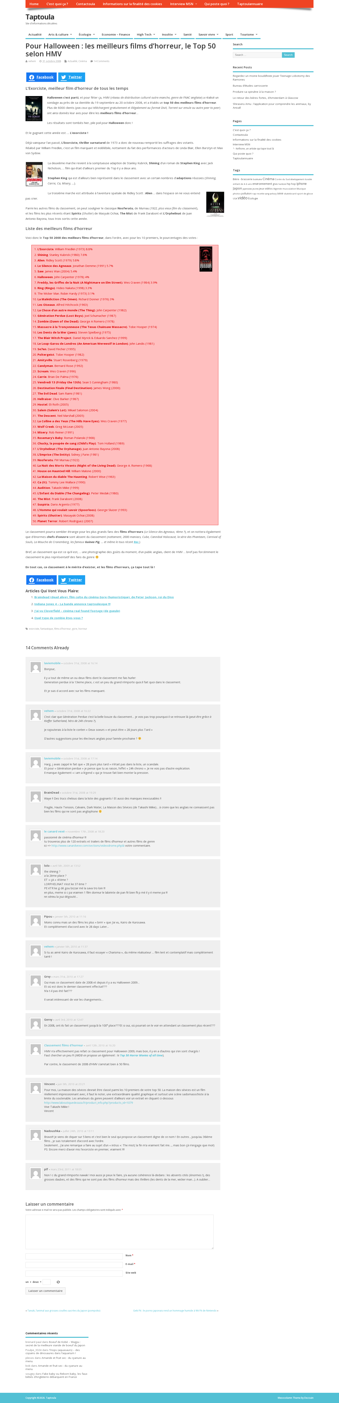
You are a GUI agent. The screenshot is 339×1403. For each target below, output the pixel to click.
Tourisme (247, 34)
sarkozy (273, 193)
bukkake (257, 179)
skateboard (290, 193)
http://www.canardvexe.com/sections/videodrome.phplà (88, 845)
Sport (229, 34)
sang (267, 193)
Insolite (167, 34)
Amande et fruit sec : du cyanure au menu (56, 1359)
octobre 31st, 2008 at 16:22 (73, 711)
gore (74, 628)
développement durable (301, 179)
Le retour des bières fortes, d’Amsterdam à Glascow (265, 98)
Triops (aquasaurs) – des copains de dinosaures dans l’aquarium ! (53, 1351)
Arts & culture (58, 34)
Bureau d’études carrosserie (250, 85)
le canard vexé (54, 831)
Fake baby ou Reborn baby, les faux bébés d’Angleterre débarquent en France (56, 1375)
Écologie (85, 34)
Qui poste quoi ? (216, 4)
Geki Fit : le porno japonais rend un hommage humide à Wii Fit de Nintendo (175, 1310)
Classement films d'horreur (63, 1045)
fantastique (46, 628)
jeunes (255, 188)
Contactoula (85, 4)
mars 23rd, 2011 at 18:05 (66, 1169)
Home (34, 4)
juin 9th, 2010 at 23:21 (71, 1084)
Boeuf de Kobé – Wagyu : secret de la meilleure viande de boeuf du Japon (55, 1343)
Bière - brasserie (242, 179)
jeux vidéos (266, 188)
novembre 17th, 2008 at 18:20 (86, 831)
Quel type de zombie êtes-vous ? (58, 618)
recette (260, 193)
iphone (301, 183)
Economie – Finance (116, 34)
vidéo (243, 198)
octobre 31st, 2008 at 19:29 (79, 792)
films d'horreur (62, 628)
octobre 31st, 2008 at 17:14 (80, 758)
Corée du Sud (282, 179)
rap (254, 193)
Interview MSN (181, 4)
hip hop (291, 184)
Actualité (35, 34)
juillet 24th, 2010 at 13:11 (78, 1131)
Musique (301, 188)
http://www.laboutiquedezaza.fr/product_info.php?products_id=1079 (88, 1102)
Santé (187, 34)
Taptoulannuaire (250, 4)
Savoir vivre (207, 34)
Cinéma (82, 61)
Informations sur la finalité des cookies (132, 4)
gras (275, 184)
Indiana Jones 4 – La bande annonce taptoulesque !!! (72, 604)
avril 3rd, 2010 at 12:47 (69, 1019)
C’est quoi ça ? (57, 4)
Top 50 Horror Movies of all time (141, 1055)
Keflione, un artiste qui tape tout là (255, 148)
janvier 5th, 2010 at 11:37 (72, 946)
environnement (262, 184)
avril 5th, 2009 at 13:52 (66, 865)
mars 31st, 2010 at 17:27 (68, 976)
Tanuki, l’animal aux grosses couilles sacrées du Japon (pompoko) (63, 1310)
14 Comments (101, 61)
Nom (129, 1255)
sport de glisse (305, 193)
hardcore (282, 184)
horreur (82, 628)
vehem (32, 61)
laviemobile (52, 663)
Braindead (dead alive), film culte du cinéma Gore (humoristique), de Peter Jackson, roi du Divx (104, 597)
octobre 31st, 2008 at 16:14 (80, 663)
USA (235, 198)
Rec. (136, 542)
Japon (237, 188)
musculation (289, 188)
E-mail (130, 1264)
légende (277, 188)
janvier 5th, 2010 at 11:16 (70, 916)
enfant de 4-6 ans (242, 183)
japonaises (247, 188)
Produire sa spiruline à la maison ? (254, 91)
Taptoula (40, 17)
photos (237, 193)
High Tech (144, 34)
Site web (131, 1272)
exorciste (34, 628)
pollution (246, 193)
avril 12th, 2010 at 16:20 (100, 1045)
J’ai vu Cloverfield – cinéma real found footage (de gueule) (77, 611)
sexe (280, 193)
